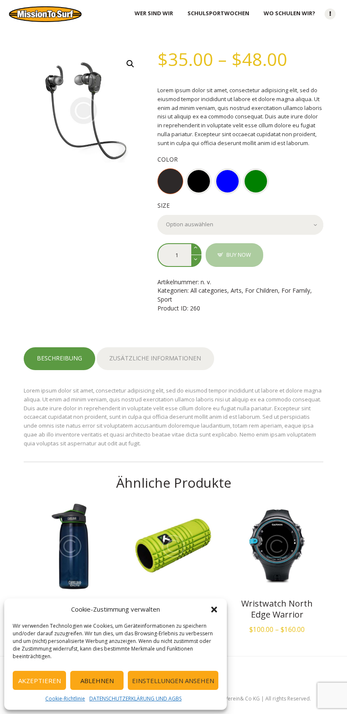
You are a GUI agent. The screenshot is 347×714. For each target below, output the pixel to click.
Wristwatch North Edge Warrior (277, 609)
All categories (208, 290)
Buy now (238, 254)
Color (167, 159)
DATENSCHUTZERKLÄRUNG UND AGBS (135, 698)
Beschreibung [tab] (59, 358)
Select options (70, 547)
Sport (164, 299)
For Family (295, 290)
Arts (236, 290)
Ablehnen (97, 680)
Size (163, 205)
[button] (214, 609)
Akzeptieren (39, 680)
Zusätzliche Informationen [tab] (155, 358)
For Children (261, 290)
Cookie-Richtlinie (65, 698)
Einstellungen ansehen (173, 680)
